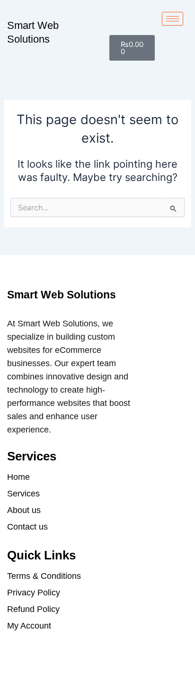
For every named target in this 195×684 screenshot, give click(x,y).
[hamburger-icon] (172, 19)
